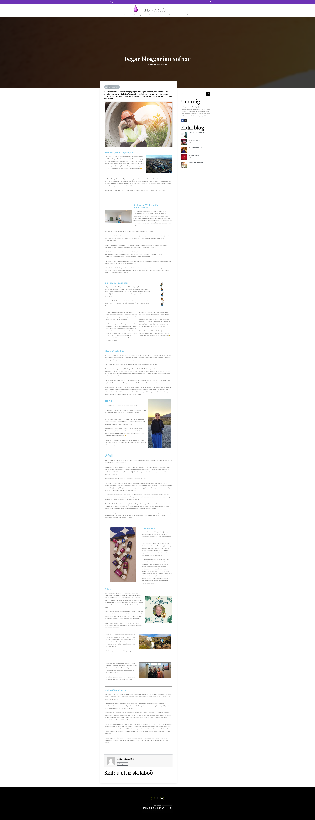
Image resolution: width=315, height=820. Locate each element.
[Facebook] (210, 2)
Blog (150, 15)
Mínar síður (186, 15)
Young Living (137, 15)
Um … (159, 15)
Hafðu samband (172, 15)
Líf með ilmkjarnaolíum (195, 147)
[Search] (208, 94)
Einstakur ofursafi (194, 155)
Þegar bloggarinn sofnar (196, 162)
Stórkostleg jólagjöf (194, 140)
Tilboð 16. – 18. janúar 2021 (197, 132)
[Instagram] (213, 2)
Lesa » (190, 134)
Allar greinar (122, 764)
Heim (125, 15)
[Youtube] (162, 798)
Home (150, 64)
